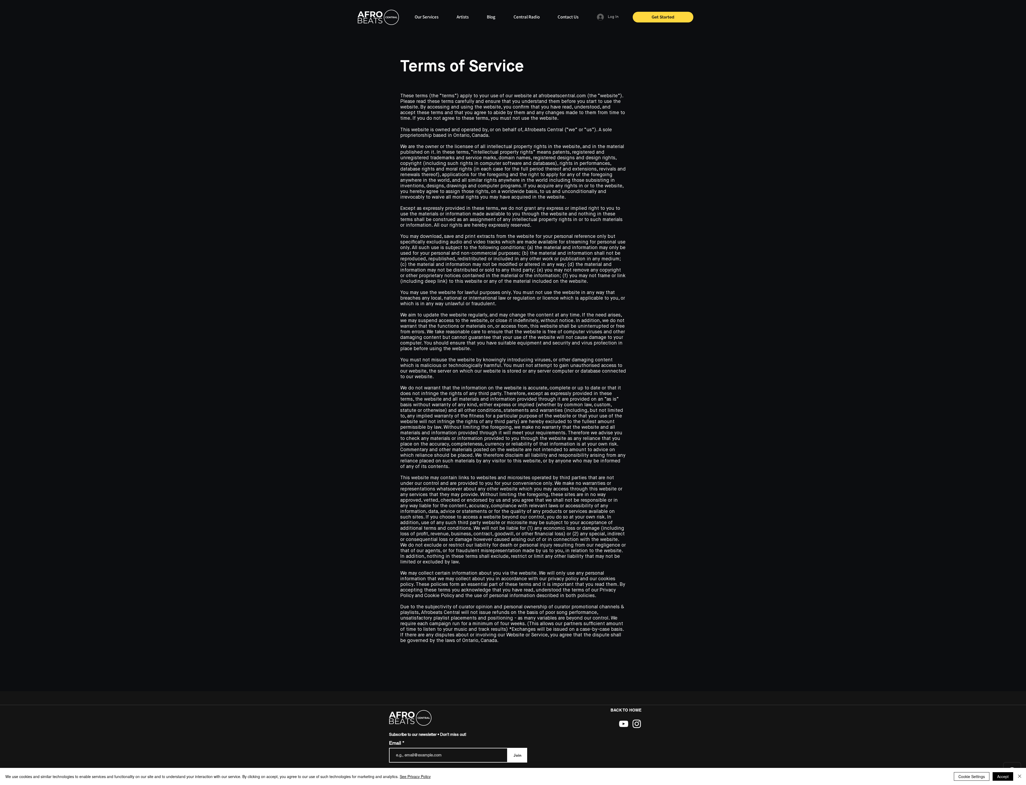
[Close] (1019, 776)
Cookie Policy (439, 595)
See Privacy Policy (415, 776)
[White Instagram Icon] (636, 723)
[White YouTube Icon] (623, 723)
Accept (1003, 776)
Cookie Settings (971, 776)
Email (395, 743)
